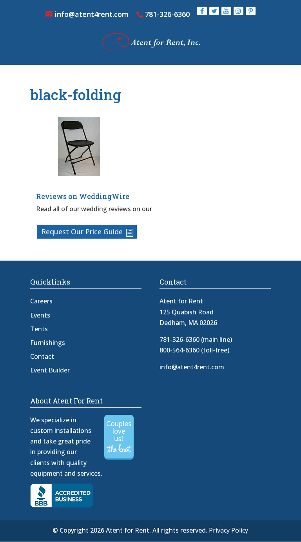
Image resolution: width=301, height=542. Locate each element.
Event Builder (50, 370)
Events (40, 315)
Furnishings (47, 342)
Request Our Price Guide (82, 232)
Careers (41, 301)
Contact (42, 356)
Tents (39, 329)
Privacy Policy (228, 530)
